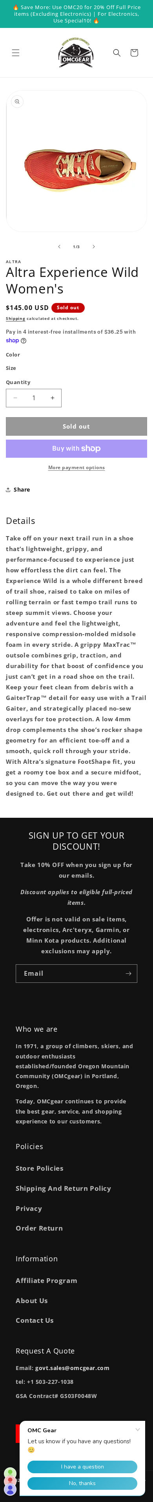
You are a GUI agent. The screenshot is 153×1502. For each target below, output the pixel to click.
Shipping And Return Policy (63, 1188)
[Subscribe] (128, 973)
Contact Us (35, 1320)
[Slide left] (59, 246)
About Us (32, 1300)
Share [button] (22, 489)
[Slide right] (93, 246)
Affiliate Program (46, 1280)
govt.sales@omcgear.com (72, 1368)
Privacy (29, 1208)
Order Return (39, 1228)
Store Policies (39, 1168)
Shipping (16, 318)
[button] (15, 52)
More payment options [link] (76, 467)
